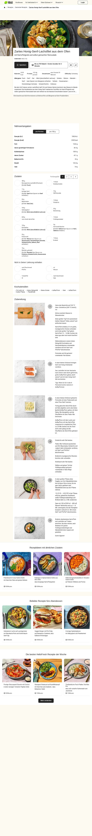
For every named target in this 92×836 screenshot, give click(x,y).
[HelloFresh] (8, 2)
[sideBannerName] (46, 110)
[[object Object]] (71, 65)
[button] (46, 176)
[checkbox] (15, 58)
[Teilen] (76, 65)
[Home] (5, 7)
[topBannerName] (46, 15)
